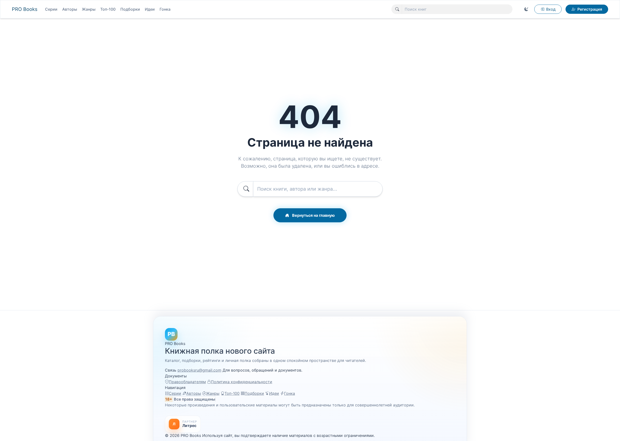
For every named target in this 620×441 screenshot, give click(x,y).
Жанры (88, 9)
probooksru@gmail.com (199, 370)
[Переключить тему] (526, 9)
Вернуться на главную (313, 215)
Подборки (130, 9)
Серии (51, 9)
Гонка (165, 9)
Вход (551, 9)
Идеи (150, 9)
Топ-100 (108, 9)
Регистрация (589, 9)
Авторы (69, 9)
